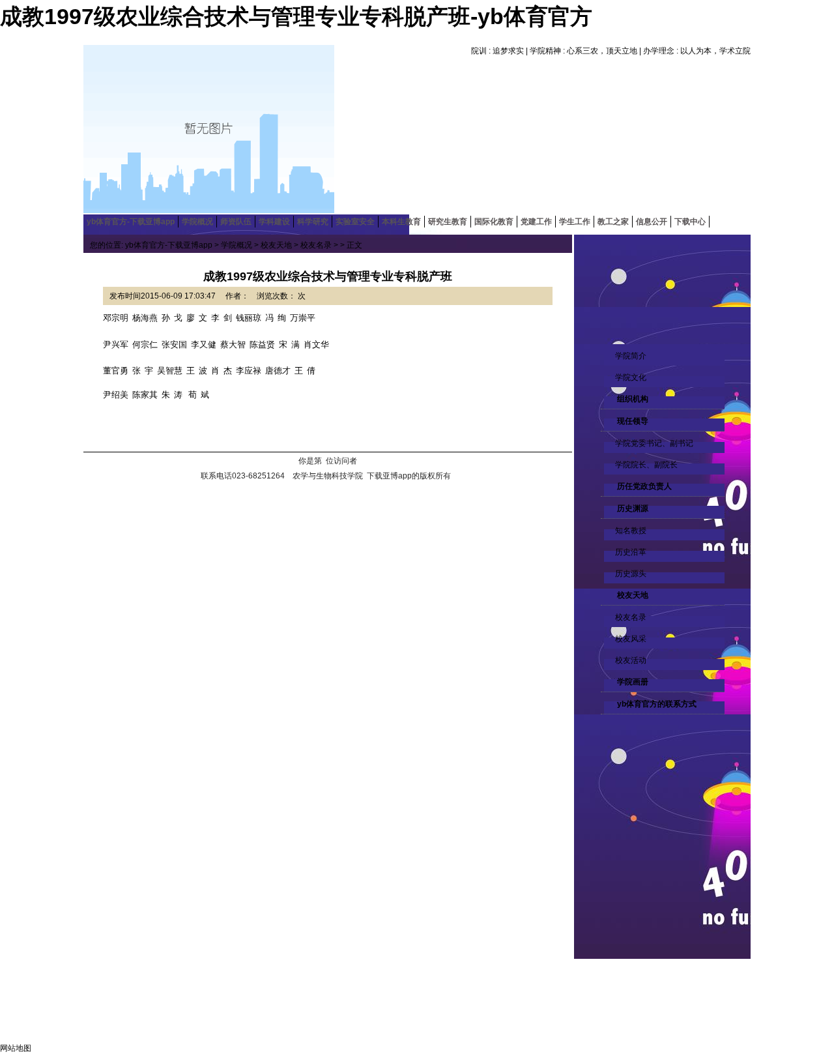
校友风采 (630, 638)
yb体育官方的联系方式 (656, 704)
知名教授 (630, 530)
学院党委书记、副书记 (654, 443)
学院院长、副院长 (646, 464)
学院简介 (630, 355)
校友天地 (631, 595)
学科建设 (274, 221)
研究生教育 (447, 221)
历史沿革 (630, 552)
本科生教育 (401, 221)
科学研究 (312, 221)
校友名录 (630, 617)
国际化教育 (493, 221)
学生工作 (574, 221)
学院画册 (631, 681)
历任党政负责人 (643, 486)
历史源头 (630, 573)
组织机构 (631, 398)
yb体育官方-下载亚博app (131, 221)
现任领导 (631, 421)
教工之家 (613, 221)
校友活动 (630, 660)
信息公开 (651, 221)
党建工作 (536, 221)
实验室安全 (355, 221)
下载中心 (690, 221)
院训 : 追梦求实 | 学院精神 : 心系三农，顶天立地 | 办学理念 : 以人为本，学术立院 (611, 50)
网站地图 (15, 1048)
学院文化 (630, 377)
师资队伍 (236, 221)
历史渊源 (631, 508)
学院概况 (197, 221)
